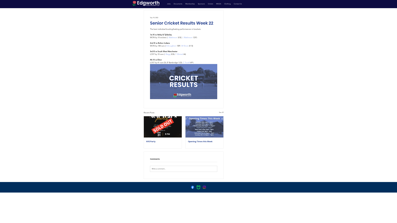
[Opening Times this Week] (204, 127)
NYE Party (150, 141)
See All (221, 112)
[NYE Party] (163, 127)
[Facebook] (193, 187)
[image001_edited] (198, 187)
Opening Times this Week (200, 141)
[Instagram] (204, 187)
